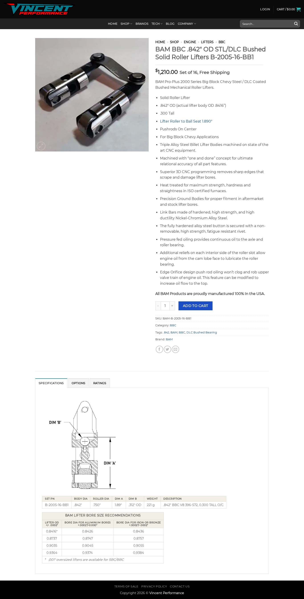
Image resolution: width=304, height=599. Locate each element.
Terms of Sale (126, 586)
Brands (142, 23)
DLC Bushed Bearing (201, 332)
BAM (173, 332)
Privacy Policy (154, 586)
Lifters (207, 42)
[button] (265, 9)
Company (185, 23)
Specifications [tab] (51, 383)
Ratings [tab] (99, 383)
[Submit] (296, 24)
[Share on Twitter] (167, 349)
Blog (170, 23)
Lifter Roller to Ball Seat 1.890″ (186, 121)
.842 (166, 332)
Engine (190, 42)
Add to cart (195, 306)
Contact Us (180, 586)
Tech (156, 23)
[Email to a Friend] (175, 349)
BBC (222, 42)
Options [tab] (78, 383)
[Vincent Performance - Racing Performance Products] (39, 9)
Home (113, 23)
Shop (125, 23)
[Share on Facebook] (159, 349)
